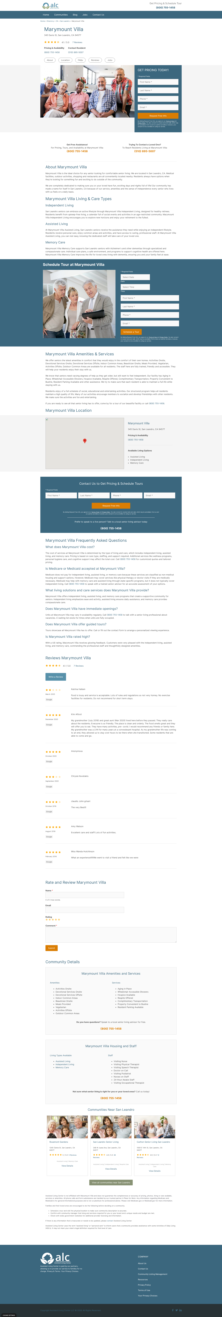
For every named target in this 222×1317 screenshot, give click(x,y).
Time (123, 291)
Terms (57, 1271)
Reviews (95, 60)
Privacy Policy (142, 123)
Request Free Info (158, 115)
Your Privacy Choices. (70, 1271)
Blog (75, 14)
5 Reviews (73, 1155)
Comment (51, 925)
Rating (48, 917)
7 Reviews (77, 42)
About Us (142, 1263)
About (50, 60)
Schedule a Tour (131, 332)
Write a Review (56, 677)
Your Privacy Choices (147, 1295)
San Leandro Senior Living (106, 1142)
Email (48, 905)
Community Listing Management (152, 1274)
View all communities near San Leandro (111, 1182)
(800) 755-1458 (52, 52)
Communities (61, 14)
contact (110, 1221)
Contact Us (98, 14)
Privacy (50, 1271)
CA (57, 21)
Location (65, 60)
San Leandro (65, 21)
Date (123, 281)
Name (49, 890)
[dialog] (8, 1315)
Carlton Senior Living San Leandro (153, 1142)
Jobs (84, 14)
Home (46, 14)
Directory (50, 21)
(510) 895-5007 (76, 52)
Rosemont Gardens (58, 1142)
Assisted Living (63, 1061)
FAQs (80, 60)
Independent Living (65, 1064)
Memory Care (62, 1067)
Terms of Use (170, 121)
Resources (143, 1279)
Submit (51, 948)
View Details (67, 1166)
